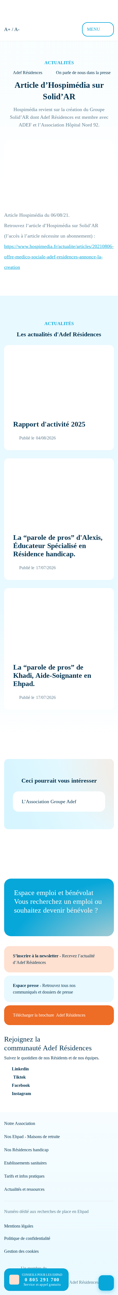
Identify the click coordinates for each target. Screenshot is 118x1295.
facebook (21, 1085)
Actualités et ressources (24, 1189)
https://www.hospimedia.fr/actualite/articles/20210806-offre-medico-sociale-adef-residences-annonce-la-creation (59, 257)
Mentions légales (18, 1226)
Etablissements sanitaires (25, 1163)
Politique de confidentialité (27, 1238)
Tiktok (19, 1077)
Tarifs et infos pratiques (24, 1176)
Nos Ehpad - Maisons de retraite (32, 1136)
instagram (21, 1093)
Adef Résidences (27, 72)
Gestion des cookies (21, 1251)
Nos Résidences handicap (26, 1149)
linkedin (20, 1069)
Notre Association (19, 1123)
